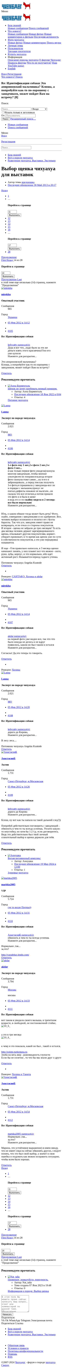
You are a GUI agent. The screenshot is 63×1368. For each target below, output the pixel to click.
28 (9, 251)
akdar (4, 966)
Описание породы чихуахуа (23, 60)
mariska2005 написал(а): (21, 1133)
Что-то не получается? (39, 62)
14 (9, 224)
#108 (10, 715)
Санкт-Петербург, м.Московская (25, 781)
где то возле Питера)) (19, 907)
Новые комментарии (34, 42)
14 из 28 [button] (18, 260)
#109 (10, 795)
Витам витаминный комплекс (24, 858)
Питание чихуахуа (18, 400)
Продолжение (9, 257)
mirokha (6, 294)
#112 (10, 1120)
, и (27, 576)
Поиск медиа (54, 42)
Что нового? (14, 31)
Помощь (12, 1354)
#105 (10, 331)
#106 (10, 448)
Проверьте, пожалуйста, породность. (28, 1279)
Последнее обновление (32, 185)
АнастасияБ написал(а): (21, 935)
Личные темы (15, 45)
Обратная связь (16, 1345)
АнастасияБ (8, 758)
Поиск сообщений (39, 28)
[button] (4, 11)
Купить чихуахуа (17, 54)
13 (9, 221)
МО (10, 434)
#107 (10, 622)
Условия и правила (18, 1348)
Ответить (6, 373)
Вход (4, 135)
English (12, 68)
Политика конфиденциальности (25, 1351)
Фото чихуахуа (16, 39)
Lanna (5, 411)
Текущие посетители (19, 51)
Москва (12, 989)
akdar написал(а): (17, 636)
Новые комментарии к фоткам (30, 35)
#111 (10, 1009)
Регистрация (8, 141)
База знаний (14, 25)
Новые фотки (36, 34)
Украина (12, 317)
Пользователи (15, 48)
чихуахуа (50, 1362)
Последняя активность (46, 37)
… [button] (9, 198)
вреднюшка (28, 182)
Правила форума (17, 62)
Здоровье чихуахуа (18, 872)
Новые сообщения (18, 28)
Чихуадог (20, 1362)
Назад (4, 190)
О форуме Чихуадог (50, 60)
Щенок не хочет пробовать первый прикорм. (32, 388)
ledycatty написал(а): (19, 344)
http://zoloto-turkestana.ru (14, 1052)
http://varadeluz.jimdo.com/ (15, 954)
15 (9, 226)
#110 (10, 921)
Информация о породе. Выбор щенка (28, 1291)
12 (9, 218)
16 (9, 229)
